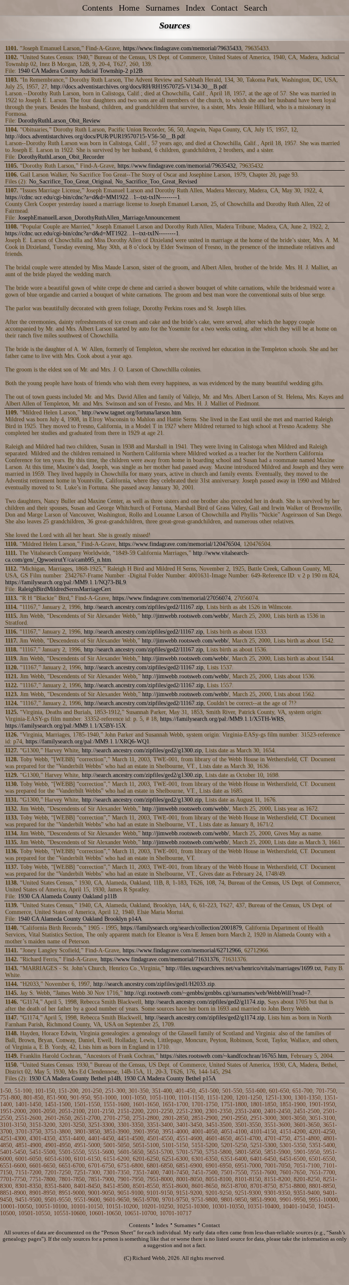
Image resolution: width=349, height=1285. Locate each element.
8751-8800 (293, 1186)
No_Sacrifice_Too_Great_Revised (156, 181)
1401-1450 (28, 1104)
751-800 (10, 1097)
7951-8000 (160, 1179)
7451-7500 (204, 1172)
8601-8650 (204, 1186)
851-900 (57, 1097)
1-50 (5, 1091)
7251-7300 (87, 1172)
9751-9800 (204, 1199)
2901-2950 (234, 1118)
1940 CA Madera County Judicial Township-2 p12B (80, 71)
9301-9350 (277, 1193)
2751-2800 (146, 1118)
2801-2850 (175, 1118)
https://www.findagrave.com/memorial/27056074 (171, 598)
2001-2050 (42, 1111)
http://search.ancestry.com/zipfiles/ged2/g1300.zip (142, 750)
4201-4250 (322, 1131)
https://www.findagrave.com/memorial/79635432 (176, 166)
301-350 (139, 1091)
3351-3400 (160, 1125)
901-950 (80, 1097)
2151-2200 (130, 1111)
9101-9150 (160, 1193)
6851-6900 (189, 1165)
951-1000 (105, 1097)
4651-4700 (248, 1138)
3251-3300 (101, 1125)
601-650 (279, 1091)
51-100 (22, 1091)
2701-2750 (116, 1118)
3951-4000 (175, 1131)
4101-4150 (263, 1131)
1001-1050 (133, 1097)
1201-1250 (249, 1097)
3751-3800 (58, 1131)
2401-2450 (277, 1111)
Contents (97, 7)
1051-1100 (162, 1097)
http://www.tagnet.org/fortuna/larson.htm (131, 412)
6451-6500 (293, 1159)
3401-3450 (189, 1125)
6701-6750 (101, 1165)
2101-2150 (101, 1111)
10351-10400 (263, 1206)
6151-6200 (116, 1159)
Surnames (163, 7)
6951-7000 (248, 1165)
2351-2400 (248, 1111)
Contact (224, 7)
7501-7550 (234, 1172)
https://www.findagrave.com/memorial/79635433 (182, 48)
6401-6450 (263, 1159)
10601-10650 (105, 1213)
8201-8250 (307, 1179)
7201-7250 (58, 1172)
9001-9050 (101, 1193)
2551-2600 (28, 1118)
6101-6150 (87, 1159)
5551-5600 (101, 1152)
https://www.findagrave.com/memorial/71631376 (159, 959)
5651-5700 (160, 1152)
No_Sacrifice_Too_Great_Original (70, 181)
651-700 (302, 1091)
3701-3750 (28, 1131)
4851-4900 (28, 1145)
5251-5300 (263, 1145)
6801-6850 (160, 1165)
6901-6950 (219, 1165)
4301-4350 (42, 1138)
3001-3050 (293, 1118)
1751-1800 (234, 1104)
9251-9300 (248, 1193)
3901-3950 (146, 1131)
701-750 (326, 1091)
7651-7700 (322, 1172)
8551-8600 (175, 1186)
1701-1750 (204, 1104)
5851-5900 (277, 1152)
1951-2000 (13, 1111)
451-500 (209, 1091)
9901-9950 (293, 1199)
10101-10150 (87, 1206)
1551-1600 (116, 1104)
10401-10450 (299, 1206)
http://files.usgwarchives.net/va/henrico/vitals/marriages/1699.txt (243, 968)
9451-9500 (28, 1199)
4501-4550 (160, 1138)
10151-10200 (122, 1206)
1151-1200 (219, 1097)
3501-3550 (248, 1125)
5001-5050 (116, 1145)
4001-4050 (204, 1131)
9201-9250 (219, 1193)
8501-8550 (146, 1186)
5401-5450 (13, 1152)
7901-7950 (130, 1179)
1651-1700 (175, 1104)
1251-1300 (278, 1097)
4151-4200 (293, 1131)
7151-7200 (28, 1172)
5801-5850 (248, 1152)
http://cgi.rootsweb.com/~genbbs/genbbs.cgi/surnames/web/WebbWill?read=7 (217, 993)
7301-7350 (116, 1172)
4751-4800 (307, 1138)
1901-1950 (322, 1104)
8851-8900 (13, 1193)
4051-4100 (234, 1131)
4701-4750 (277, 1138)
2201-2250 (160, 1111)
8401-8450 (87, 1186)
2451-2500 (307, 1111)
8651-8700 (234, 1186)
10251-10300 (193, 1206)
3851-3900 (116, 1131)
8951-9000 (72, 1193)
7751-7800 (42, 1179)
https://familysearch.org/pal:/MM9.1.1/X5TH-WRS (222, 719)
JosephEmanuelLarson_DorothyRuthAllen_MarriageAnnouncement (99, 217)
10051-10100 (51, 1206)
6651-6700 (72, 1165)
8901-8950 (42, 1193)
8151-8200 (277, 1179)
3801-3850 (87, 1131)
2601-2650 (58, 1118)
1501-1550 (87, 1104)
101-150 (45, 1091)
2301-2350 (219, 1111)
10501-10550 (34, 1213)
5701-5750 (189, 1152)
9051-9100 (130, 1193)
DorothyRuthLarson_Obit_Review (59, 120)
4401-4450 (101, 1138)
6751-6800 (130, 1165)
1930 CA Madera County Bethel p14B (74, 1078)
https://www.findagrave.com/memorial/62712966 (182, 950)
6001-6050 (28, 1159)
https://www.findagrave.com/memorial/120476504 (179, 544)
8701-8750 (263, 1186)
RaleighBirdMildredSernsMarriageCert (64, 589)
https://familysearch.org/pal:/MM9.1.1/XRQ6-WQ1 (87, 741)
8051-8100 (219, 1179)
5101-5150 (175, 1145)
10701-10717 (176, 1213)
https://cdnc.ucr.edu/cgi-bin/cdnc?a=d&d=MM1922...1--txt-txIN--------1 (92, 197)
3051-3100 (322, 1118)
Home (129, 7)
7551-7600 (263, 1172)
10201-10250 (157, 1206)
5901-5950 (307, 1152)
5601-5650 (130, 1152)
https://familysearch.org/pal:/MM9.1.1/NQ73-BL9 (65, 582)
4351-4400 (72, 1138)
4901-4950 (58, 1145)
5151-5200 (204, 1145)
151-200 (68, 1091)
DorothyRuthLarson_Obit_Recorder (61, 157)
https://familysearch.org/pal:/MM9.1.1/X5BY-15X (65, 725)
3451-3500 (219, 1125)
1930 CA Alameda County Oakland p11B (67, 896)
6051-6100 (58, 1159)
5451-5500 (42, 1152)
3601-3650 (307, 1125)
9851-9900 (263, 1199)
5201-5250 (234, 1145)
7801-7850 (72, 1179)
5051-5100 (146, 1145)
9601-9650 (116, 1199)
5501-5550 (72, 1152)
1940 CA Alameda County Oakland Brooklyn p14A (80, 919)
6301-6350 (204, 1159)
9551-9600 (87, 1199)
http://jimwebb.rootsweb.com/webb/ (185, 616)
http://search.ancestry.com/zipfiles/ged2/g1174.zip (204, 1002)
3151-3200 (42, 1125)
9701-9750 (175, 1199)
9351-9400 (307, 1193)
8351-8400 (58, 1186)
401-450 (185, 1091)
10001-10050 (16, 1206)
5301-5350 (293, 1145)
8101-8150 (248, 1179)
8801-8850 (322, 1186)
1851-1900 (293, 1104)
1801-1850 (263, 1104)
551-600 (256, 1091)
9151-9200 (189, 1193)
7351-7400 (146, 1172)
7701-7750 (13, 1179)
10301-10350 (228, 1206)
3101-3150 (13, 1125)
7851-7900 (101, 1179)
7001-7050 (277, 1165)
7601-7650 (293, 1172)
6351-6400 (234, 1159)
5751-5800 (219, 1152)
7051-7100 (307, 1165)
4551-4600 (189, 1138)
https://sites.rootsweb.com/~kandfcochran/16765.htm (223, 1056)
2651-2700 (87, 1118)
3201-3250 (72, 1125)
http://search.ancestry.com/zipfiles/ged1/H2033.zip (154, 984)
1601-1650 (146, 1104)
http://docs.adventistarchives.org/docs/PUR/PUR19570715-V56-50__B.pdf (95, 136)
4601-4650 (219, 1138)
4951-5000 (87, 1145)
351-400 (162, 1091)
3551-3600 (277, 1125)
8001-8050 (189, 1179)
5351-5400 (322, 1145)
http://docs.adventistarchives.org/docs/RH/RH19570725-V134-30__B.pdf (139, 86)
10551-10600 (70, 1213)
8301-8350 (28, 1186)
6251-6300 (175, 1159)
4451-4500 (130, 1138)
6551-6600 (13, 1165)
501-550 (232, 1091)
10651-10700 (140, 1213)
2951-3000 (263, 1118)
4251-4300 (13, 1138)
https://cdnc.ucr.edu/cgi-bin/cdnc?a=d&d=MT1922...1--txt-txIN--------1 (92, 233)
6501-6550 (322, 1159)
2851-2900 (204, 1118)
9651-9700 (146, 1199)
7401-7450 (175, 1172)
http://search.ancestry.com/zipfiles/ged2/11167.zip (143, 607)
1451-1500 (58, 1104)
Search (255, 7)
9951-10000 (323, 1199)
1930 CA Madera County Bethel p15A (170, 1078)
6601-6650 (42, 1165)
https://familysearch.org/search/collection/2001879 (181, 928)
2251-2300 (189, 1111)
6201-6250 (146, 1159)
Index (195, 7)
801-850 (33, 1097)
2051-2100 (72, 1111)
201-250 (92, 1091)
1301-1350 (307, 1097)
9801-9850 (234, 1199)
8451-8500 (116, 1186)
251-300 (115, 1091)
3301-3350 (130, 1125)
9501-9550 (58, 1199)
